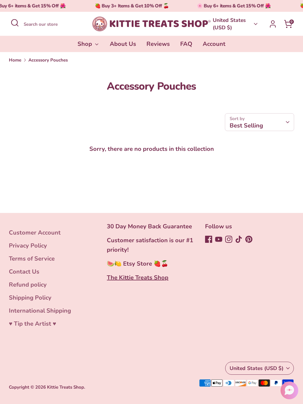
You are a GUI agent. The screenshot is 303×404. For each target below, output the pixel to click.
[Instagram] (228, 239)
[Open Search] (15, 23)
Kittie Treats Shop (65, 387)
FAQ (186, 44)
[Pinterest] (248, 239)
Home (15, 60)
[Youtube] (218, 239)
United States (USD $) (229, 24)
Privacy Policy (28, 246)
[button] (289, 390)
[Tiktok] (238, 239)
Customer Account (35, 233)
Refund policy (28, 285)
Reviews (158, 44)
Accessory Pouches (48, 60)
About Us (123, 44)
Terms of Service (32, 259)
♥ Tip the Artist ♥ (32, 324)
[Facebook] (208, 239)
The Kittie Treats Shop (137, 278)
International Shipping (40, 311)
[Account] (273, 24)
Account (214, 44)
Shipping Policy (30, 298)
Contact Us (24, 272)
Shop (86, 44)
